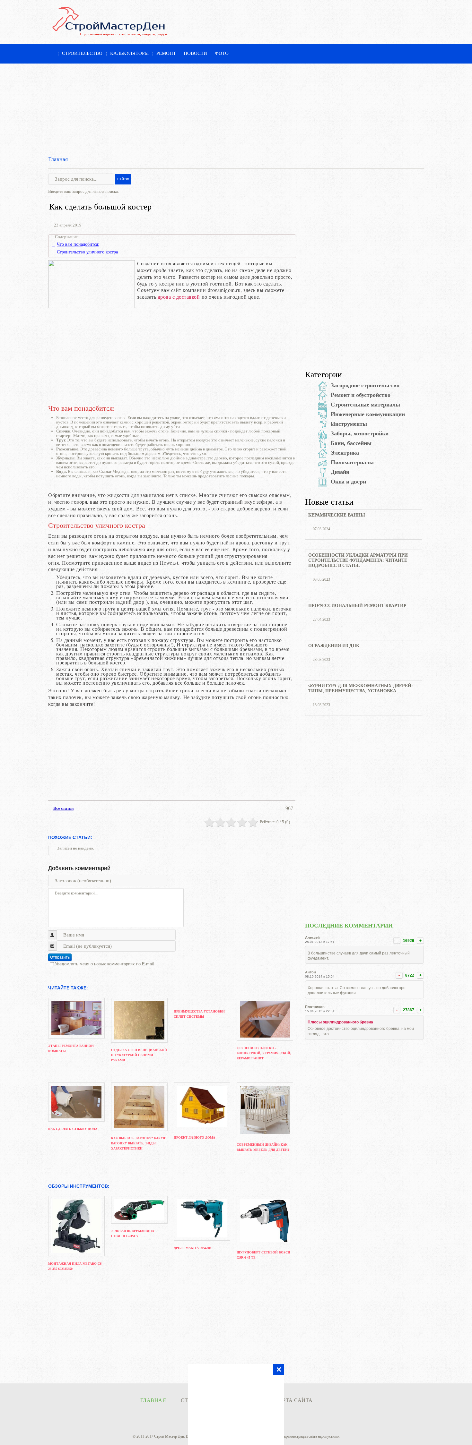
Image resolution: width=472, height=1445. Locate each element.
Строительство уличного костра (87, 252)
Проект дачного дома (194, 1137)
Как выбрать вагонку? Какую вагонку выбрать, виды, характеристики (138, 1143)
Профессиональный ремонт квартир (357, 605)
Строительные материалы (365, 404)
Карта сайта (294, 1400)
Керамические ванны (336, 515)
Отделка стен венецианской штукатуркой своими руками (139, 1055)
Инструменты (349, 424)
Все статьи (63, 808)
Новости (195, 53)
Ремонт (166, 53)
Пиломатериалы (352, 462)
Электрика (345, 452)
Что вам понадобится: (78, 244)
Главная (58, 159)
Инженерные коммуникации (368, 414)
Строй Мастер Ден (169, 1436)
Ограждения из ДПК (333, 645)
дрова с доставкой (179, 296)
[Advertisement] (236, 108)
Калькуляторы (129, 53)
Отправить (60, 957)
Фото (222, 53)
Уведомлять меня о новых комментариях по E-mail (104, 964)
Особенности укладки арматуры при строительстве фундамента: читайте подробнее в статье (358, 560)
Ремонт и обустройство (360, 395)
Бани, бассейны (351, 443)
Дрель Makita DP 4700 (192, 1248)
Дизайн (340, 472)
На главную (51, 54)
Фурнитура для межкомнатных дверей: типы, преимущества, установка (360, 688)
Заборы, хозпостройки (360, 433)
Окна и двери (348, 481)
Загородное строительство (365, 385)
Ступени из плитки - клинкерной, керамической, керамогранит (264, 1053)
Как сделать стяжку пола (72, 1129)
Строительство (82, 53)
